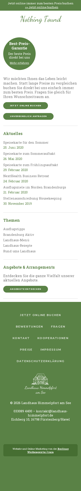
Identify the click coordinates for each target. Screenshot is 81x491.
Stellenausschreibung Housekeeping (32, 198)
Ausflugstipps (14, 229)
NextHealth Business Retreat (26, 176)
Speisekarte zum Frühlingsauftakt (30, 165)
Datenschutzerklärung (41, 361)
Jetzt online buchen (25, 105)
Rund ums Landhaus (19, 251)
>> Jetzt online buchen (41, 7)
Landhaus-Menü (16, 240)
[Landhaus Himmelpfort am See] (10, 20)
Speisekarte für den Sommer (26, 142)
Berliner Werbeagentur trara (48, 450)
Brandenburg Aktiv (18, 235)
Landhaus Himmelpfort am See (35, 18)
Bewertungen (29, 326)
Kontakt (21, 338)
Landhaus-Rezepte (17, 245)
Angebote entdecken (25, 289)
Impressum (50, 349)
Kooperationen (52, 338)
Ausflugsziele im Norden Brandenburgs (34, 187)
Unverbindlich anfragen (28, 116)
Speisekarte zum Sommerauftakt (29, 153)
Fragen (58, 326)
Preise (26, 349)
